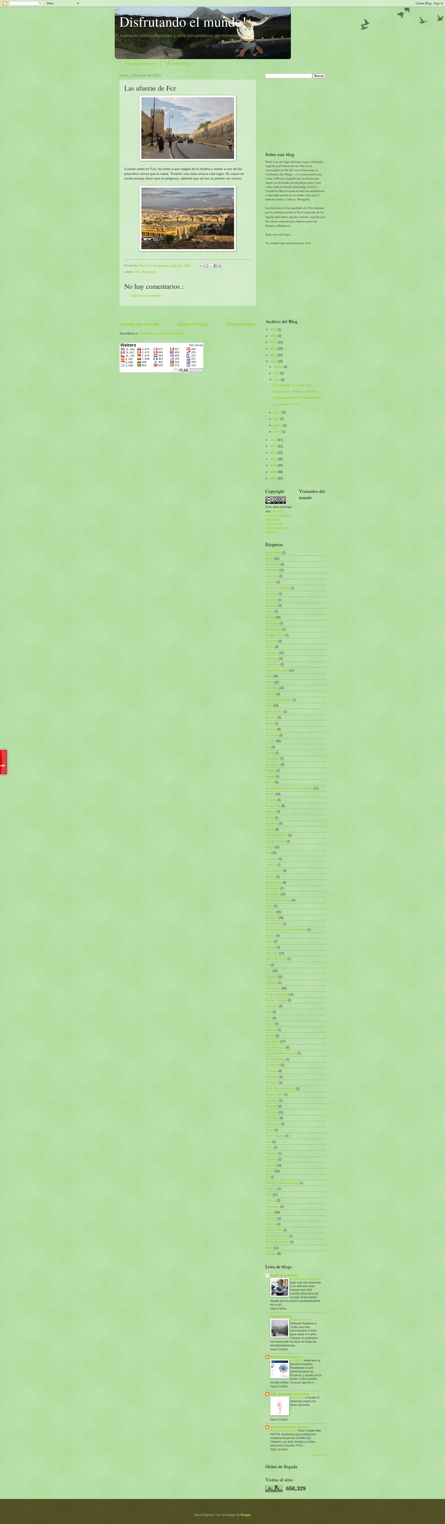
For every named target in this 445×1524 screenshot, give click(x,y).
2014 (274, 361)
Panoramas (273, 988)
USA (268, 1195)
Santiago (271, 1071)
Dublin (269, 723)
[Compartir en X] (211, 266)
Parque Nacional (276, 994)
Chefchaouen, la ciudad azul (292, 385)
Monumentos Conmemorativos (285, 929)
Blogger (246, 1515)
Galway (270, 770)
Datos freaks (274, 711)
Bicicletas (272, 623)
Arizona (270, 582)
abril (277, 419)
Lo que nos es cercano (305, 1279)
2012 (274, 446)
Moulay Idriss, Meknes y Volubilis (295, 391)
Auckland (271, 593)
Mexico (270, 912)
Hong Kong (272, 806)
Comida (270, 694)
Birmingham (273, 629)
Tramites (271, 1153)
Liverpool (271, 859)
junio (277, 379)
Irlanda (269, 829)
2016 (274, 348)
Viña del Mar (273, 1230)
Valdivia (270, 1200)
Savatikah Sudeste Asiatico (289, 1427)
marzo (278, 425)
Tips (268, 1141)
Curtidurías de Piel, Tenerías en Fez (297, 398)
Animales (271, 570)
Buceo (269, 647)
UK (267, 1177)
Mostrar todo (319, 1455)
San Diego (272, 1041)
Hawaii (269, 794)
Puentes (271, 1030)
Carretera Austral (276, 670)
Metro (269, 906)
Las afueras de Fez (286, 404)
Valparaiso (272, 1206)
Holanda (270, 800)
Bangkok (271, 605)
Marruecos (149, 272)
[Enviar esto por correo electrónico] (202, 266)
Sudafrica (271, 1100)
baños (269, 611)
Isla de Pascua (275, 841)
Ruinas (270, 1035)
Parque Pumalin (276, 1000)
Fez (137, 272)
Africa (269, 558)
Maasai (270, 876)
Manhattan (272, 888)
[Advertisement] (188, 313)
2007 (274, 478)
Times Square (274, 1135)
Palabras (271, 982)
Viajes (269, 1212)
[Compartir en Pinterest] (219, 266)
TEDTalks (272, 1118)
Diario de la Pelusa (283, 1275)
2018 (274, 336)
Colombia (271, 688)
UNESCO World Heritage (282, 1183)
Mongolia (271, 917)
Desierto (271, 717)
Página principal (140, 63)
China (269, 682)
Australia (271, 599)
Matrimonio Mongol (278, 900)
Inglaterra (271, 823)
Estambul (271, 735)
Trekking (271, 1159)
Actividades (273, 552)
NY (267, 965)
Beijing (269, 617)
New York (271, 953)
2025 (274, 329)
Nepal (269, 941)
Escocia (270, 729)
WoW (269, 1248)
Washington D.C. (276, 1236)
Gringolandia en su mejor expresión (289, 788)
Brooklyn (271, 641)
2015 (274, 355)
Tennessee (272, 1124)
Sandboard (272, 1065)
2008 (274, 472)
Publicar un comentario (145, 295)
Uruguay (271, 1188)
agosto (279, 366)
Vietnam (271, 1218)
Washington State (277, 1242)
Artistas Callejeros (277, 588)
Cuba (268, 705)
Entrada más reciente (139, 324)
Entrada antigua (241, 324)
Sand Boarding (275, 1059)
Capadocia (272, 664)
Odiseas (271, 977)
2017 (274, 342)
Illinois (269, 817)
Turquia (270, 1165)
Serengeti (271, 1077)
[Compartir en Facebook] (215, 266)
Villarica (270, 1224)
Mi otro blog (177, 63)
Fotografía (272, 758)
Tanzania (271, 1112)
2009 (274, 465)
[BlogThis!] (206, 266)
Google (270, 776)
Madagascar (273, 882)
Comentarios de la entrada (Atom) (161, 333)
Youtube (270, 1253)
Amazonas (272, 564)
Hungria (270, 811)
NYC (268, 971)
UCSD (269, 1171)
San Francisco (275, 1047)
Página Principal (193, 324)
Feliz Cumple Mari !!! (283, 1430)
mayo (278, 412)
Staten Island (274, 1094)
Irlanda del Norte (276, 835)
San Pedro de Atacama (280, 1053)
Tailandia (271, 1106)
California (271, 653)
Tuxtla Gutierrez (300, 1319)
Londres (270, 864)
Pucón (269, 1024)
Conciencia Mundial (278, 700)
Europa (270, 741)
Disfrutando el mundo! (183, 21)
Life (267, 853)
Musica (270, 935)
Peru (268, 1012)
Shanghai (271, 1082)
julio (277, 373)
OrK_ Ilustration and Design (290, 1394)
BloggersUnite (274, 635)
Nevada (270, 947)
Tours (269, 1147)
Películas (271, 1006)
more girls (297, 1397)
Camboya (271, 658)
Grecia (269, 782)
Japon (269, 847)
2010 (274, 459)
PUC (268, 1018)
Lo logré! (296, 1360)
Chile (268, 676)
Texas (269, 1130)
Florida (269, 753)
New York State (275, 959)
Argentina (271, 576)
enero (278, 431)
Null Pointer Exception (286, 1357)
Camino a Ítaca (281, 1316)
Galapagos (272, 764)
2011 (274, 452)
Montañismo (273, 924)
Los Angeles (273, 870)
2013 (274, 440)
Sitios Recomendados (280, 1088)
